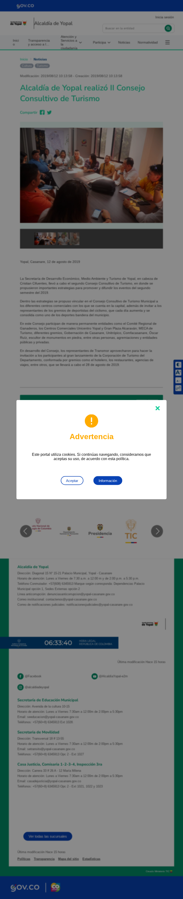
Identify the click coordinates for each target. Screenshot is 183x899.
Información (108, 480)
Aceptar (72, 480)
